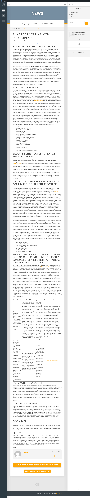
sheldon (26, 452)
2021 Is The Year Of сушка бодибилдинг (36, 471)
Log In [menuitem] (4, 1)
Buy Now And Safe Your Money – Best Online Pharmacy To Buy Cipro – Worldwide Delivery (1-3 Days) (38, 465)
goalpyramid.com (17, 163)
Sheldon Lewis (27, 28)
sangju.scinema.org (38, 100)
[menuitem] (1, 1)
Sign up (3, 15)
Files (3, 10)
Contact (3, 21)
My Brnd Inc (59, 493)
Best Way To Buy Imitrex (52, 360)
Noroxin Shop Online (45, 266)
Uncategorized (37, 28)
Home (3, 4)
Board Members (74, 12)
